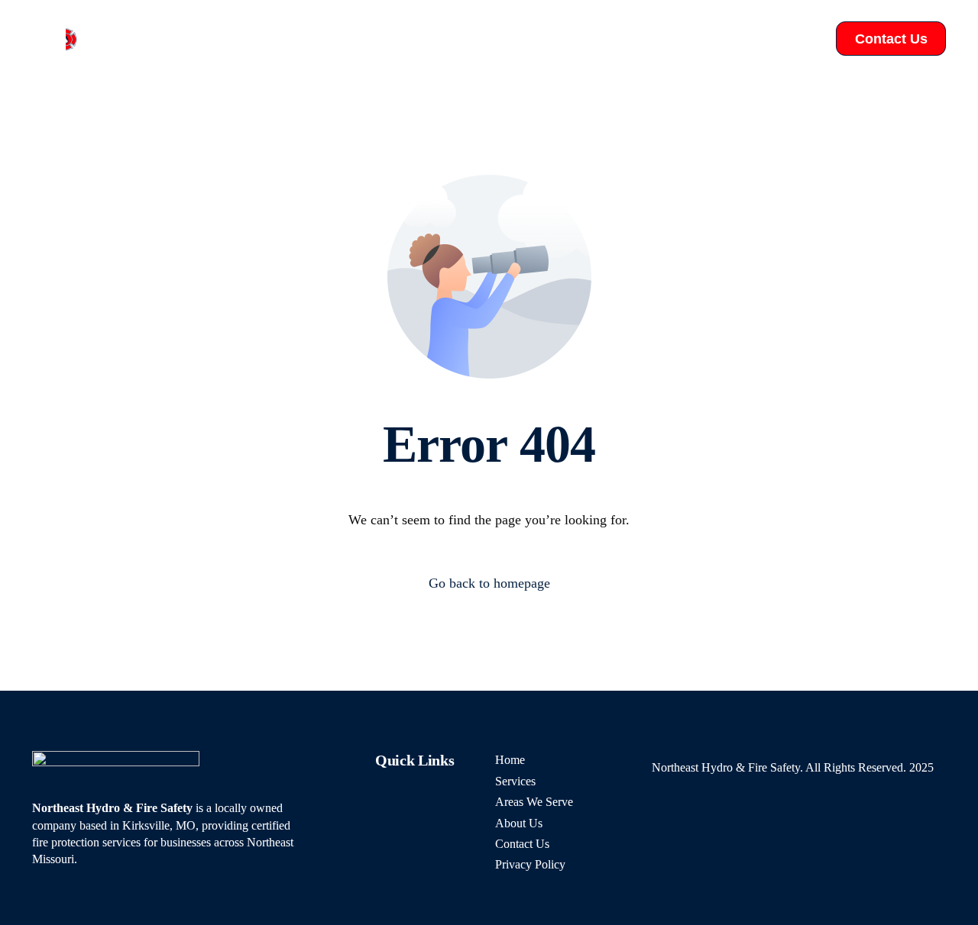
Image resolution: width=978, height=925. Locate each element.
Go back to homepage (489, 583)
